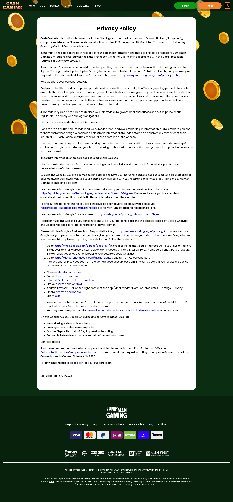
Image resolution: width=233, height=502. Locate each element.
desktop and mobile (68, 292)
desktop (63, 272)
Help (95, 424)
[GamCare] (71, 453)
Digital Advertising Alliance (145, 310)
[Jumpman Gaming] (116, 417)
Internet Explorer (57, 280)
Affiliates (163, 424)
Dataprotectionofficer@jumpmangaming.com (69, 352)
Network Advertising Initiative (105, 310)
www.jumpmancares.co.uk (155, 469)
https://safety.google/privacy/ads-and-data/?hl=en (127, 214)
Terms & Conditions (113, 424)
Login (185, 5)
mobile (76, 272)
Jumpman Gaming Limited (84, 478)
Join (210, 5)
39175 (51, 481)
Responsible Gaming (76, 424)
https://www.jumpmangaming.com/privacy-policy (148, 75)
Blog (151, 424)
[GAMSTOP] (98, 453)
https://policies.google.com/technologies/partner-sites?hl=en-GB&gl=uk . (87, 193)
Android (77, 284)
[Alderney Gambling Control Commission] (157, 453)
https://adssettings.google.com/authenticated (69, 208)
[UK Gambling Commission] (116, 453)
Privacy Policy (136, 424)
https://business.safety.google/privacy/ (139, 231)
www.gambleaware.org (125, 469)
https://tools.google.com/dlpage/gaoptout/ (82, 246)
